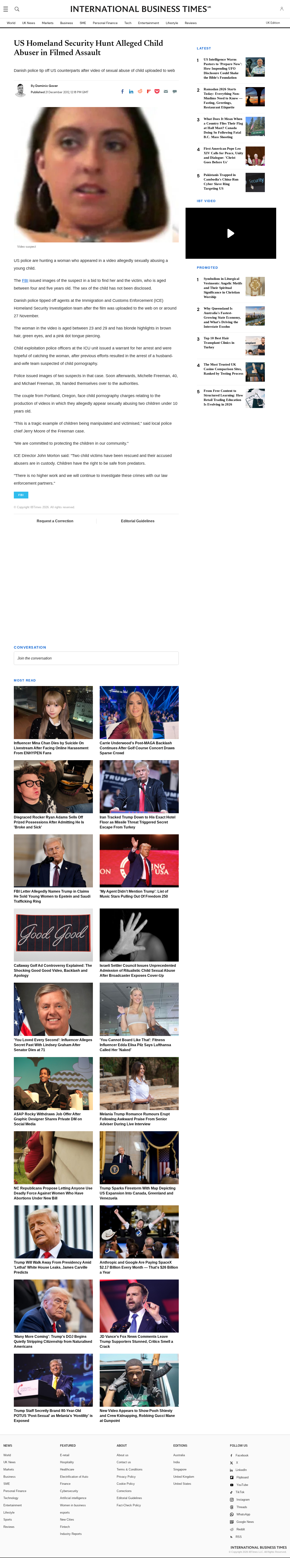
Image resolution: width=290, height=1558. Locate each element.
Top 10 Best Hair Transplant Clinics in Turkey (219, 342)
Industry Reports (71, 1534)
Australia (179, 1455)
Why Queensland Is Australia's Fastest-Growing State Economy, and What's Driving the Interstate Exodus (222, 317)
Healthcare (67, 1469)
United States (182, 1483)
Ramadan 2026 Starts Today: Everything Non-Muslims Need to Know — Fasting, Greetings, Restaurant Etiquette (223, 98)
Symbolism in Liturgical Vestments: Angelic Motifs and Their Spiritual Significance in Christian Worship (223, 288)
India (176, 1462)
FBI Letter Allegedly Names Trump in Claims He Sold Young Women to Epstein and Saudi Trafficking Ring (52, 896)
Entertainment (148, 23)
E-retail (64, 1455)
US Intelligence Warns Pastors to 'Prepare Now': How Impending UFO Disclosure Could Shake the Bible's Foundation (223, 68)
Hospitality (67, 1462)
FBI (25, 280)
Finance (65, 1483)
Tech (127, 23)
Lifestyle (172, 23)
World (11, 23)
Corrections (124, 1491)
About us (122, 1455)
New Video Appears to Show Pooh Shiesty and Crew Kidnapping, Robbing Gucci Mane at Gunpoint (137, 1416)
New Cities (67, 1519)
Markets (47, 23)
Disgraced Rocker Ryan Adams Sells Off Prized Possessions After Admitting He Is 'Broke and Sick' (49, 822)
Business (66, 23)
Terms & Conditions (130, 1469)
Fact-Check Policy (129, 1505)
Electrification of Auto (74, 1476)
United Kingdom (183, 1476)
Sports (7, 1519)
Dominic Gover (46, 86)
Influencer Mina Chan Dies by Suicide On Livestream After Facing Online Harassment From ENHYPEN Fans (51, 748)
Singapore (179, 1469)
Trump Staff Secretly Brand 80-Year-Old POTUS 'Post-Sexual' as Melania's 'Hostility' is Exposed (53, 1416)
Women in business (73, 1505)
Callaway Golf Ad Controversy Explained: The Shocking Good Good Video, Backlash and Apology (53, 970)
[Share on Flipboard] (149, 91)
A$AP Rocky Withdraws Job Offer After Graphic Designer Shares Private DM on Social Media (48, 1119)
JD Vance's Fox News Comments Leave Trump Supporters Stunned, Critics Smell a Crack (136, 1341)
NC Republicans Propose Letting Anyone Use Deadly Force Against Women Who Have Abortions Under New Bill (53, 1193)
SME (83, 23)
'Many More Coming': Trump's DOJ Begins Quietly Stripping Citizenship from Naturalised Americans (53, 1341)
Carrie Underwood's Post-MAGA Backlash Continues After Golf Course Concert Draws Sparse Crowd (137, 748)
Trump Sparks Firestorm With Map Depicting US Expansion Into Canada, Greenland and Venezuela (138, 1193)
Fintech (65, 1527)
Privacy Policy (126, 1476)
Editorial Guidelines (138, 521)
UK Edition (273, 23)
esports (65, 1512)
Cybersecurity (69, 1491)
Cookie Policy (126, 1483)
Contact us (124, 1462)
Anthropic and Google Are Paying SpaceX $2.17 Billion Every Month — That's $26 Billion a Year (139, 1267)
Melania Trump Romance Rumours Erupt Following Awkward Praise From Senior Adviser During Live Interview (135, 1119)
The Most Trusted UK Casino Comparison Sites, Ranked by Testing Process (223, 369)
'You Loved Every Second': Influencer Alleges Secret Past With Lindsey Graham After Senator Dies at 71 (53, 1045)
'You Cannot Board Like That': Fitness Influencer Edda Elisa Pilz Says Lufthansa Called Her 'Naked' (135, 1045)
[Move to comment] (175, 91)
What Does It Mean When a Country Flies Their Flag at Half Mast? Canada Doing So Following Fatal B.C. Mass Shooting (223, 128)
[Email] (166, 91)
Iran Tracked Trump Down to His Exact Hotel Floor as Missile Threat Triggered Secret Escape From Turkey (137, 822)
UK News (28, 23)
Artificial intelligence (73, 1498)
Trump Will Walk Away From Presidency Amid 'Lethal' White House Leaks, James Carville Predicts (52, 1267)
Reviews (191, 23)
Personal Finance (105, 23)
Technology (10, 1498)
